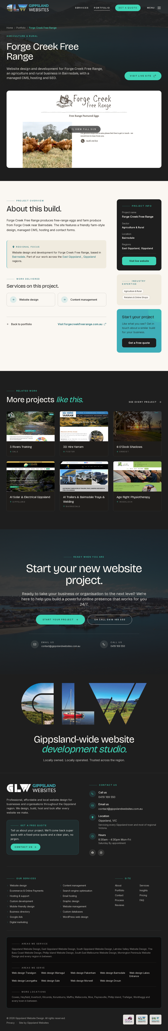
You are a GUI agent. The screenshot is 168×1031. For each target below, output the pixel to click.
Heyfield (25, 997)
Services (82, 7)
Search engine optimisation (77, 890)
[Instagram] (101, 852)
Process (119, 900)
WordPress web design (75, 916)
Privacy (11, 1022)
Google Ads (16, 916)
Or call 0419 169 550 (109, 619)
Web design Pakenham (83, 972)
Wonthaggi (139, 997)
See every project (143, 402)
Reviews (119, 905)
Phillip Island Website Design (58, 952)
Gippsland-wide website (84, 744)
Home (10, 27)
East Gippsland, (131, 248)
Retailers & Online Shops (136, 297)
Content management (74, 885)
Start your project (58, 619)
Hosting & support (19, 896)
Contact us (23, 847)
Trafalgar (127, 997)
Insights (144, 890)
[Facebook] (92, 852)
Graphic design (71, 901)
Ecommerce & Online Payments (26, 890)
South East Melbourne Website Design (95, 952)
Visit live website (139, 261)
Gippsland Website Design (26, 949)
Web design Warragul (53, 972)
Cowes (15, 997)
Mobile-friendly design (22, 906)
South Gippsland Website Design (94, 949)
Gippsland (89, 256)
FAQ (142, 900)
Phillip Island (114, 997)
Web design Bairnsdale (112, 972)
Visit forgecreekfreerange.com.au (80, 324)
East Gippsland (72, 256)
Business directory (20, 911)
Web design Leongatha (24, 980)
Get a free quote (139, 342)
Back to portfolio (21, 324)
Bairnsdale (18, 256)
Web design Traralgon (24, 972)
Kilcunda (47, 997)
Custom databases (73, 911)
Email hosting (70, 896)
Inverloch (36, 997)
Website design (18, 885)
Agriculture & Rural (133, 291)
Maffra (70, 997)
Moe (90, 997)
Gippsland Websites (38, 1022)
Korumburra (59, 997)
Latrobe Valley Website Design (130, 949)
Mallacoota (81, 997)
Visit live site (140, 76)
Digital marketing (19, 922)
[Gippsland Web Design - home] (28, 8)
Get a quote (128, 8)
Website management (74, 906)
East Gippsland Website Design (58, 949)
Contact (119, 895)
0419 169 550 (106, 797)
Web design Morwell (82, 980)
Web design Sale (50, 980)
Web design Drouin (110, 980)
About (118, 885)
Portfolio (102, 7)
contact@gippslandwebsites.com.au (120, 808)
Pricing (143, 895)
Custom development (21, 901)
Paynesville (100, 997)
